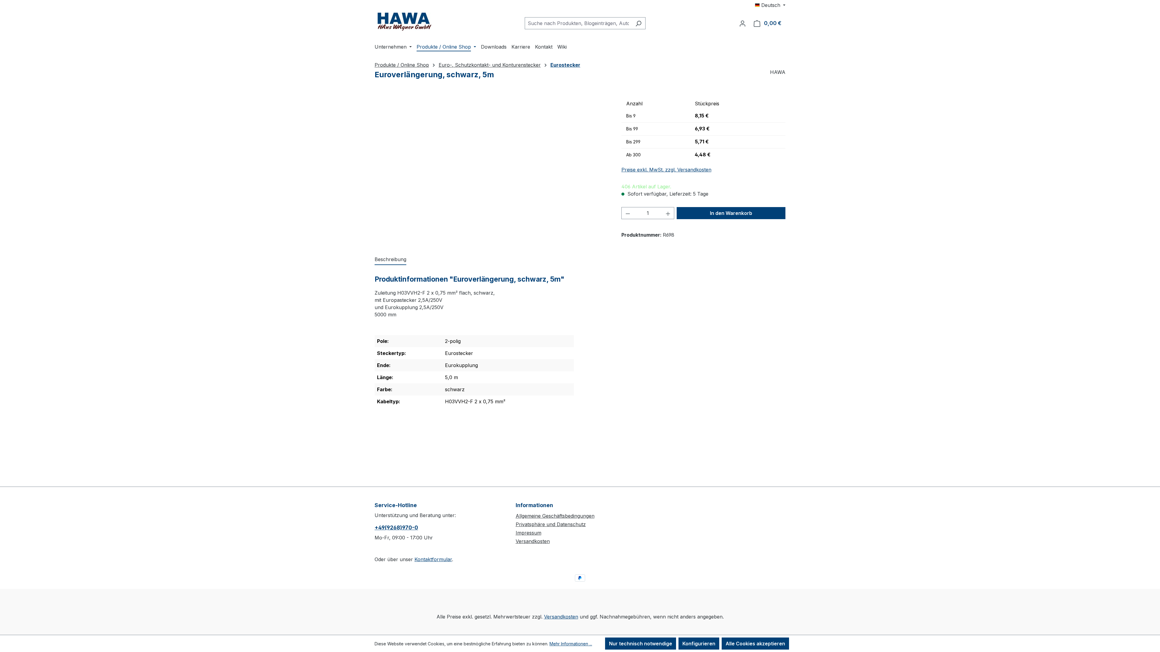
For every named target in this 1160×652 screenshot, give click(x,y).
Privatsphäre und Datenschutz (551, 524)
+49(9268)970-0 (396, 527)
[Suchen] (638, 23)
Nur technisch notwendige (640, 644)
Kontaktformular (433, 559)
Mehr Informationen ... (570, 643)
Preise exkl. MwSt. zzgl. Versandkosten (666, 170)
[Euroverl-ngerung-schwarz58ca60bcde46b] (492, 162)
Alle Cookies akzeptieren (755, 644)
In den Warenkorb (731, 213)
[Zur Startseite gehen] (405, 22)
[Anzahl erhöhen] (668, 213)
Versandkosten (533, 541)
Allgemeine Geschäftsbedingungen (555, 516)
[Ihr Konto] (742, 23)
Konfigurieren (698, 644)
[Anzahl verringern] (627, 213)
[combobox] (578, 23)
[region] (492, 162)
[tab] (390, 259)
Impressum (528, 533)
